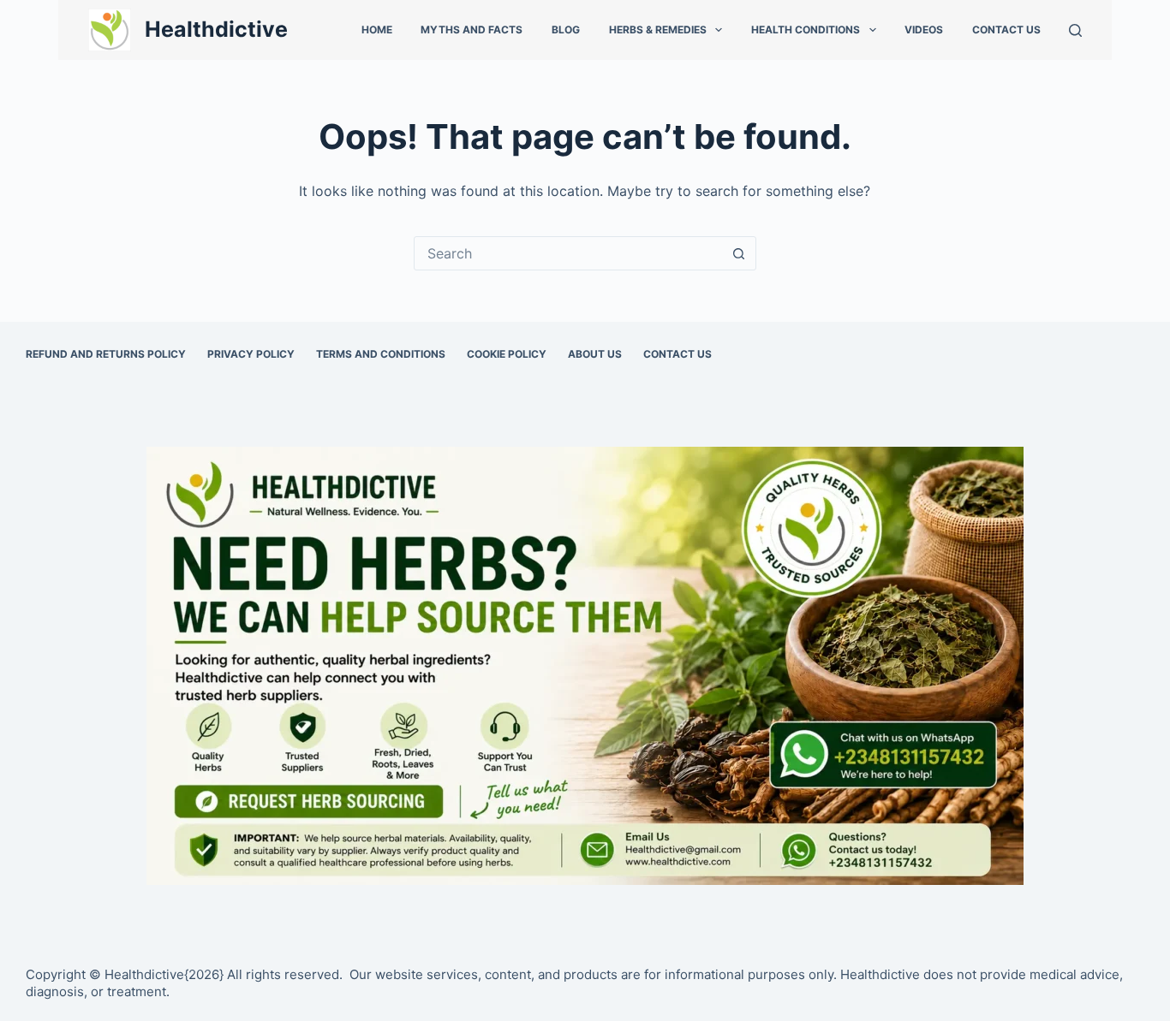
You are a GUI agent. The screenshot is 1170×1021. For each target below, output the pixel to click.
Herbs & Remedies (658, 29)
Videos (923, 29)
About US (595, 353)
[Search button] (739, 253)
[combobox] (569, 253)
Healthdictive (216, 29)
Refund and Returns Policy (106, 353)
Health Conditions (805, 29)
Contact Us (1006, 29)
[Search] (1075, 30)
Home (376, 29)
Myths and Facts (471, 29)
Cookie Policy (506, 353)
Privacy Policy (251, 353)
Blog (566, 29)
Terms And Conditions (380, 353)
